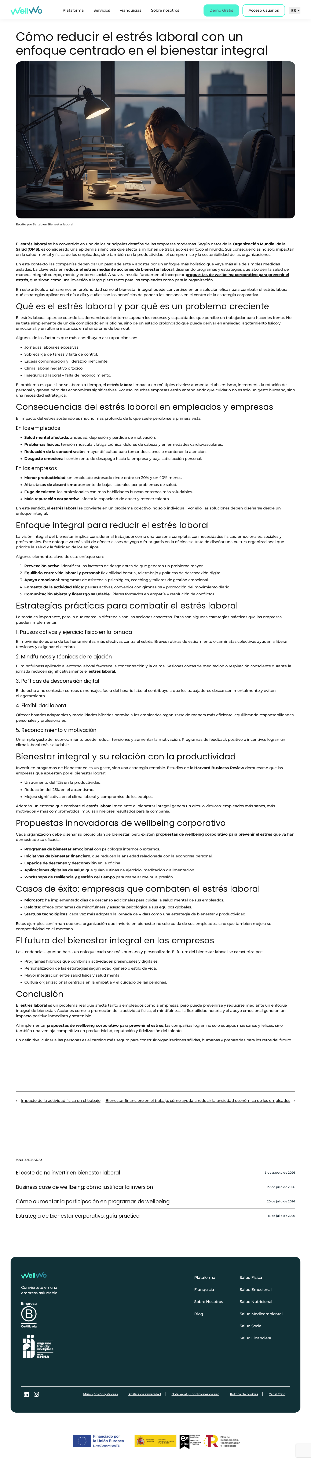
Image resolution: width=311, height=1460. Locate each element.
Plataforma (73, 10)
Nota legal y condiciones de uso (195, 1394)
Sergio (38, 224)
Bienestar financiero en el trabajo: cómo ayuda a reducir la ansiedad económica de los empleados (198, 1100)
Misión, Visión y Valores (100, 1394)
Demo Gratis (221, 10)
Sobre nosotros (165, 10)
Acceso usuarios (264, 10)
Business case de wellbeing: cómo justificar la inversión (84, 1187)
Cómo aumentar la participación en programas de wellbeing (92, 1201)
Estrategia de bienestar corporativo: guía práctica (78, 1216)
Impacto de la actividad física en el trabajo (60, 1100)
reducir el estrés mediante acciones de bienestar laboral (118, 269)
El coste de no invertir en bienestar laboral (68, 1173)
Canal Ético (277, 1394)
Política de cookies (244, 1394)
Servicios (102, 10)
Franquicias (130, 10)
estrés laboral (180, 525)
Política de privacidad (144, 1394)
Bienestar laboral (60, 224)
